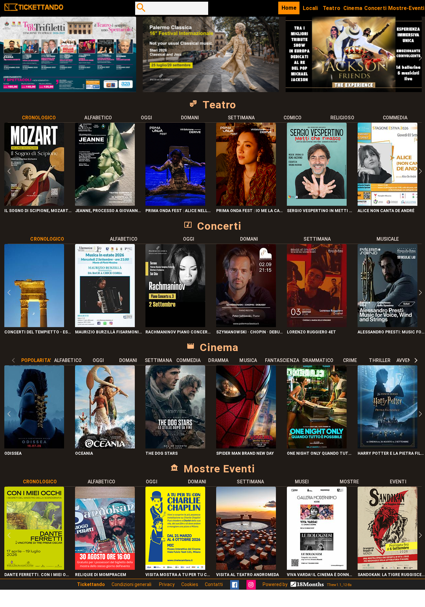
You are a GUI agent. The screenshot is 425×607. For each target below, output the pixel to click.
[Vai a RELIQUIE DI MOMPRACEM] (105, 568)
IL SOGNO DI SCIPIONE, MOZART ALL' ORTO (38, 210)
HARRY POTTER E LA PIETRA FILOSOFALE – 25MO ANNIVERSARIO (391, 453)
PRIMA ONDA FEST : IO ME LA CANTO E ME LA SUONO (250, 210)
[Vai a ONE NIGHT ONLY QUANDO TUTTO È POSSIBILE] (317, 446)
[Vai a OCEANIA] (105, 446)
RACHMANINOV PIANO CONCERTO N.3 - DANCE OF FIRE (179, 332)
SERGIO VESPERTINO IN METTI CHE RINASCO (320, 210)
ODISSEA (13, 453)
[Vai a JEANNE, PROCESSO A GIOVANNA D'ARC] (105, 204)
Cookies (189, 584)
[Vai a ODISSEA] (34, 446)
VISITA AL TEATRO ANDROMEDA (247, 574)
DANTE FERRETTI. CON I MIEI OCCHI (38, 574)
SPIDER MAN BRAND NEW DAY (245, 453)
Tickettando (91, 584)
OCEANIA (84, 453)
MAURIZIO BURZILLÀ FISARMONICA (108, 332)
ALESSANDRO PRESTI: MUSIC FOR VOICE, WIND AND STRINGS (391, 332)
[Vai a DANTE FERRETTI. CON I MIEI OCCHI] (34, 568)
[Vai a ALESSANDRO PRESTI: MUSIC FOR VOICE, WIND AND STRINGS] (387, 325)
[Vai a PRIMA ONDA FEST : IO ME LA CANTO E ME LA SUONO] (246, 204)
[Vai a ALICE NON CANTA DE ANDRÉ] (387, 204)
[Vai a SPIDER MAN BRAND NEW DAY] (246, 446)
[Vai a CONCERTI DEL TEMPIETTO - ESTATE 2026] (34, 325)
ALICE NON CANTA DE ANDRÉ (386, 210)
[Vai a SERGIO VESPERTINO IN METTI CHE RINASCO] (317, 204)
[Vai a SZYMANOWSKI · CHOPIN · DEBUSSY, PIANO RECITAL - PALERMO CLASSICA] (246, 325)
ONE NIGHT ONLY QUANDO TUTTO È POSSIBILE (320, 453)
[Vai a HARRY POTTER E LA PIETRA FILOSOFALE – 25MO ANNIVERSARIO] (387, 446)
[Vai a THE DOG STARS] (175, 446)
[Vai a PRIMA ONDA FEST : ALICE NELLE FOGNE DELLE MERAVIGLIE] (175, 204)
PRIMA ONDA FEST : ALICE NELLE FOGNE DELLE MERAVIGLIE (179, 210)
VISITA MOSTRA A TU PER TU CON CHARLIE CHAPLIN (179, 574)
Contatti (214, 584)
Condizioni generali (132, 584)
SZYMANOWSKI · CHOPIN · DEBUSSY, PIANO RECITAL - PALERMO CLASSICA (250, 332)
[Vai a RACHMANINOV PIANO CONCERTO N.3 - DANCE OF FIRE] (175, 325)
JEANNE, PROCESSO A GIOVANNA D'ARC (108, 210)
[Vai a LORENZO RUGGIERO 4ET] (317, 325)
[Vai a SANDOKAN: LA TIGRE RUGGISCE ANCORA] (387, 568)
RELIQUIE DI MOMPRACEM (100, 574)
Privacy (167, 584)
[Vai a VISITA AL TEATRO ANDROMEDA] (246, 568)
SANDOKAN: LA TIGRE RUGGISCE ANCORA (391, 574)
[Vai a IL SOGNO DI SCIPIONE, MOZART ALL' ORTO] (34, 204)
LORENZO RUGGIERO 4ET (311, 332)
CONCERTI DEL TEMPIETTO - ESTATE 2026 (38, 332)
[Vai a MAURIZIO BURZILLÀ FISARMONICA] (105, 325)
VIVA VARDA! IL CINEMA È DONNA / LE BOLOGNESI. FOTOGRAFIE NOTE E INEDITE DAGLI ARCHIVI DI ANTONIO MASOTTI (320, 574)
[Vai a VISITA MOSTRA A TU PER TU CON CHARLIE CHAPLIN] (175, 568)
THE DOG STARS (161, 453)
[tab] (39, 118)
